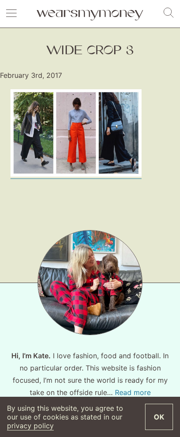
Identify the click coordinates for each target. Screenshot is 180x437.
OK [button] (159, 417)
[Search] (168, 13)
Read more (133, 392)
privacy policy (30, 425)
